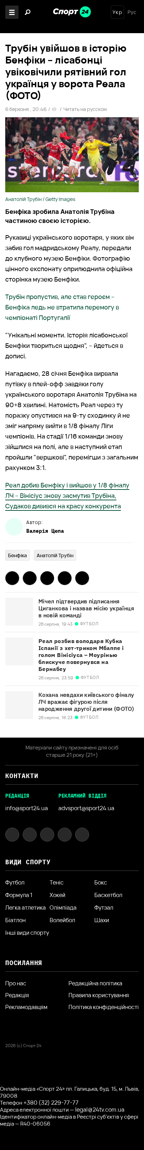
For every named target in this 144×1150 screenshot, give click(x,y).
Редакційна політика (95, 983)
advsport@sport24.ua (86, 808)
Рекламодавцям (26, 1007)
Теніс (57, 882)
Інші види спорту (27, 932)
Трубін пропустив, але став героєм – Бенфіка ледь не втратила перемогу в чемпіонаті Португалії (62, 307)
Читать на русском (85, 109)
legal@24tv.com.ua (99, 1109)
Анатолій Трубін (55, 555)
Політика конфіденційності (104, 1007)
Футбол (14, 882)
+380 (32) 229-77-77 (51, 1102)
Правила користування (99, 995)
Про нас (15, 983)
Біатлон (15, 920)
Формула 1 (19, 895)
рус (132, 12)
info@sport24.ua (26, 808)
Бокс (100, 882)
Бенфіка (17, 555)
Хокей (57, 895)
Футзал (103, 907)
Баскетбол (108, 895)
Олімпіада (63, 907)
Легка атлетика (25, 907)
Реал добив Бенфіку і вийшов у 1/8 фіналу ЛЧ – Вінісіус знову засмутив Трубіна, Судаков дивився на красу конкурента (67, 495)
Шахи (101, 920)
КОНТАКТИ (21, 776)
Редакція (17, 995)
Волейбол (62, 920)
